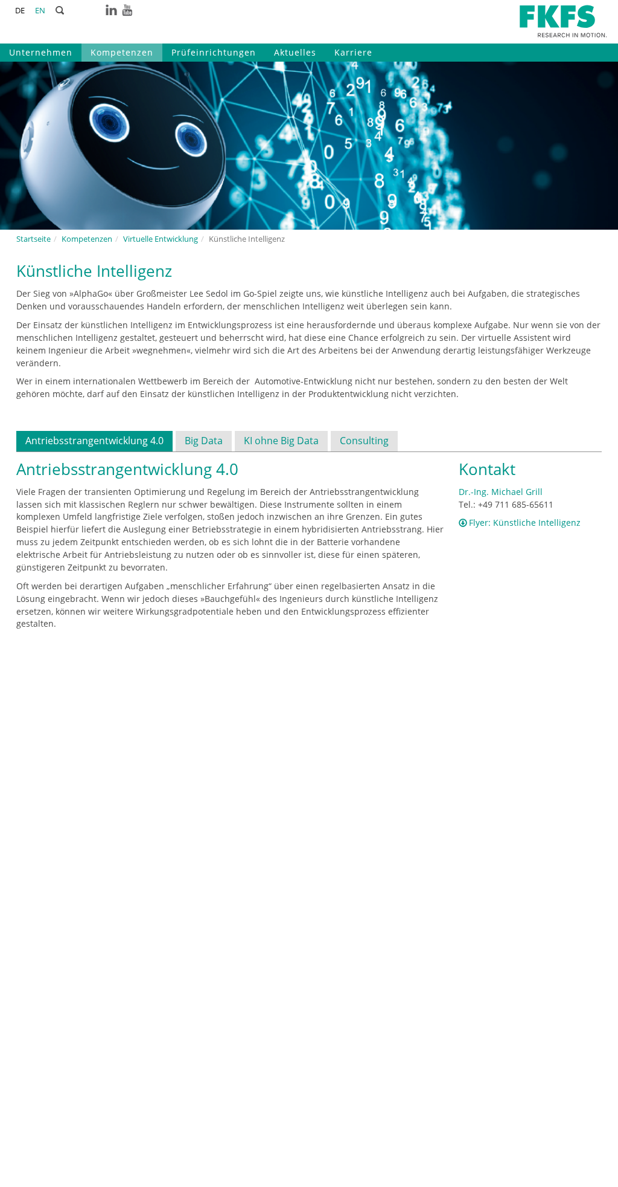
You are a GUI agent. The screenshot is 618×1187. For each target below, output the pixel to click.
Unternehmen (40, 52)
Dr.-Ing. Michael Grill (501, 491)
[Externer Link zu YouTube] (127, 9)
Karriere (353, 52)
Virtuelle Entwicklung (160, 238)
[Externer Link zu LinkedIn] (111, 9)
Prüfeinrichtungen (213, 52)
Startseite (33, 238)
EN (40, 10)
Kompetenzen (122, 52)
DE (20, 10)
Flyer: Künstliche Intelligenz (525, 522)
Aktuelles (295, 52)
